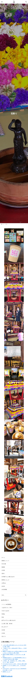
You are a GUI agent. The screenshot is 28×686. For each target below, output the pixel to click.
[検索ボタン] (26, 2)
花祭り (3, 573)
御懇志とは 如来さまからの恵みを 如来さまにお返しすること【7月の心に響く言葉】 (15, 652)
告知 (3, 617)
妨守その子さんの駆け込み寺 (8, 620)
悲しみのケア (5, 626)
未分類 (3, 630)
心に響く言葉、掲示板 (7, 623)
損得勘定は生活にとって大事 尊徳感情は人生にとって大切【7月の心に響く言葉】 (14, 658)
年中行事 (4, 564)
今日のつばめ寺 (5, 610)
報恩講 (3, 567)
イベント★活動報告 (6, 604)
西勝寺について (5, 560)
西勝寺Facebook (6, 676)
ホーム (3, 557)
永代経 (3, 570)
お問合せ (4, 583)
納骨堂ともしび (5, 580)
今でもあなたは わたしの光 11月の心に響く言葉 (15, 664)
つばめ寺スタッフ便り (7, 607)
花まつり (4, 636)
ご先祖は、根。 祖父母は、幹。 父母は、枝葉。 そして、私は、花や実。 (14, 661)
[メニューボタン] (2, 2)
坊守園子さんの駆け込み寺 (8, 576)
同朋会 (3, 614)
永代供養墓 (4, 589)
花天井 (3, 586)
